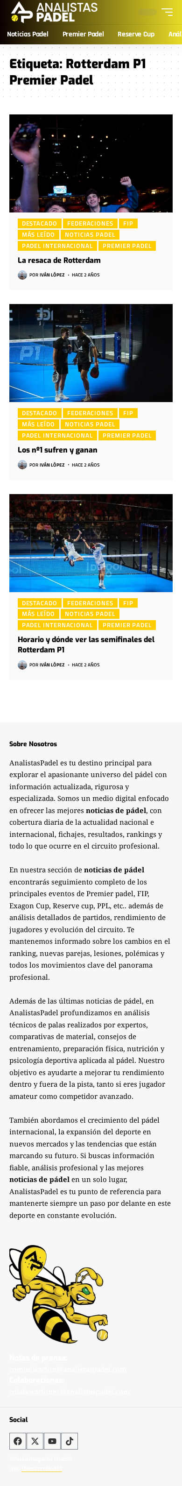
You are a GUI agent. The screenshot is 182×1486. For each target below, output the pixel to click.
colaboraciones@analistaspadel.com (69, 1391)
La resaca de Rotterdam (59, 260)
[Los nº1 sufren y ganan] (91, 353)
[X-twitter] (35, 1441)
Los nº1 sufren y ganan (58, 450)
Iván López (52, 274)
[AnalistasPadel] (54, 12)
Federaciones (90, 223)
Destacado (39, 223)
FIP (128, 223)
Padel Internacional (57, 245)
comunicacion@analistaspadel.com (67, 1369)
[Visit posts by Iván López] (22, 275)
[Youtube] (52, 1441)
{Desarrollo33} (41, 1468)
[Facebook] (17, 1441)
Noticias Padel (90, 234)
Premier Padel (127, 245)
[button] (165, 12)
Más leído (38, 234)
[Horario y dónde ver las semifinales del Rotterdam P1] (91, 543)
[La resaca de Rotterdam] (91, 163)
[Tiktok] (69, 1441)
